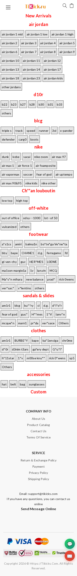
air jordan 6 (9, 52)
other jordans (11, 87)
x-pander (66, 130)
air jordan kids (53, 78)
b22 (4, 104)
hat (4, 384)
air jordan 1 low (37, 34)
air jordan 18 (10, 78)
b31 (50, 104)
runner (43, 130)
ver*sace (48, 323)
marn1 (22, 323)
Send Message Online (38, 509)
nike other (48, 183)
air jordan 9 (67, 52)
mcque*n (8, 323)
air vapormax (10, 174)
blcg (17, 305)
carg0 (23, 139)
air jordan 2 (9, 43)
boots (34, 139)
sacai (26, 157)
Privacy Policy (38, 472)
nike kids (31, 183)
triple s (7, 130)
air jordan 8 (48, 52)
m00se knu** (36, 358)
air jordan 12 (52, 60)
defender (8, 139)
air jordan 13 (10, 69)
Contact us (39, 431)
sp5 (71, 358)
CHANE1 (28, 253)
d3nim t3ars (20, 349)
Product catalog (38, 425)
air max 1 (8, 165)
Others (64, 323)
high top (22, 200)
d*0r (5, 349)
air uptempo (64, 174)
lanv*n (60, 314)
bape (14, 253)
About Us (38, 418)
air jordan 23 (31, 78)
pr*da (34, 323)
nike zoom (41, 157)
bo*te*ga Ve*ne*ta (54, 244)
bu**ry (29, 305)
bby (4, 253)
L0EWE (52, 262)
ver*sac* (8, 288)
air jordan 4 (48, 43)
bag (22, 384)
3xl (54, 130)
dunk (5, 157)
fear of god (44, 174)
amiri (18, 244)
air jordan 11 (31, 60)
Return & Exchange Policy (38, 460)
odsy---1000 (31, 218)
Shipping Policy (38, 479)
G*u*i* (57, 349)
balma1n (31, 244)
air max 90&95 (12, 183)
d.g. (40, 253)
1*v (20, 358)
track (19, 130)
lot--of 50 (50, 218)
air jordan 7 (29, 52)
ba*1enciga (50, 340)
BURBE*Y (21, 340)
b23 (13, 104)
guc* (24, 314)
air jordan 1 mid (12, 34)
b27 (23, 104)
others (6, 113)
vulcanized (9, 227)
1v (32, 270)
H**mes (37, 314)
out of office (10, 218)
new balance (34, 279)
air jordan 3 (29, 43)
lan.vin (41, 270)
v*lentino (24, 288)
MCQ (53, 270)
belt (13, 384)
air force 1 (25, 165)
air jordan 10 (10, 60)
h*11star (8, 358)
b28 (32, 104)
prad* (51, 279)
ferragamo (54, 253)
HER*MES (36, 262)
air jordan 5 (67, 43)
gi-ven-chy (9, 262)
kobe (16, 157)
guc (23, 262)
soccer (28, 174)
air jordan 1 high (63, 34)
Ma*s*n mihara (12, 279)
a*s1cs (6, 244)
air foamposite (46, 165)
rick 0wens (66, 279)
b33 (59, 104)
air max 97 (59, 157)
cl (38, 305)
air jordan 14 (31, 69)
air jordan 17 (52, 69)
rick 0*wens (57, 358)
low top (7, 200)
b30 (41, 104)
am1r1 (6, 305)
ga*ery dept (41, 349)
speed (31, 130)
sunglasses (36, 384)
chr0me (67, 340)
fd (66, 253)
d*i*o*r (57, 305)
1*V (49, 314)
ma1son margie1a (14, 270)
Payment (38, 466)
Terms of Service (38, 437)
